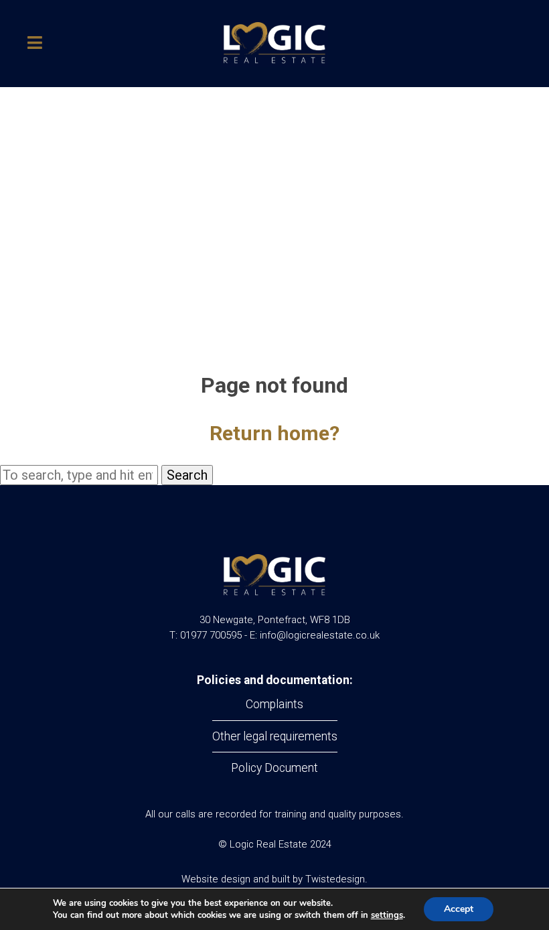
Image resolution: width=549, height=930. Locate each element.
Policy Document (274, 768)
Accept (458, 909)
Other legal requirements (274, 736)
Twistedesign (335, 879)
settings (387, 915)
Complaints (274, 704)
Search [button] (187, 475)
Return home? (274, 433)
